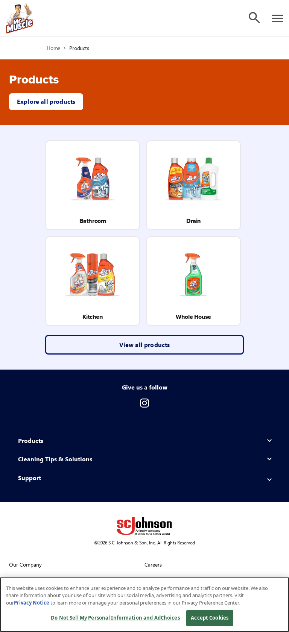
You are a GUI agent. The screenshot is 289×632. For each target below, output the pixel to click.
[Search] (254, 17)
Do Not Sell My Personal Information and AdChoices (115, 617)
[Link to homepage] (19, 18)
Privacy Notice (31, 602)
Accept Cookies (209, 617)
